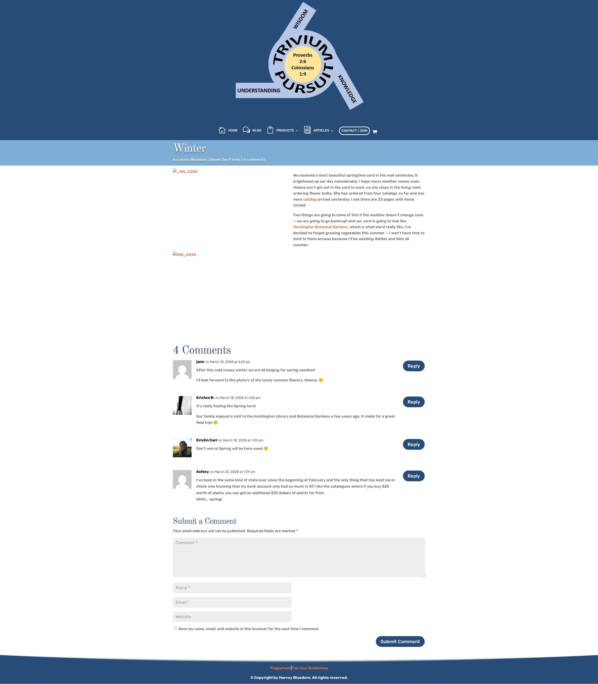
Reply (414, 366)
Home (233, 130)
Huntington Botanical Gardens (320, 227)
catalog (310, 199)
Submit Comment (400, 641)
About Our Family (225, 159)
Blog (257, 130)
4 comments (254, 159)
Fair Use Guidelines (310, 668)
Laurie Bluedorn (192, 159)
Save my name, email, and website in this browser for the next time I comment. (248, 629)
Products (285, 130)
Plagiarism (280, 668)
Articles (321, 130)
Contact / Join (354, 131)
